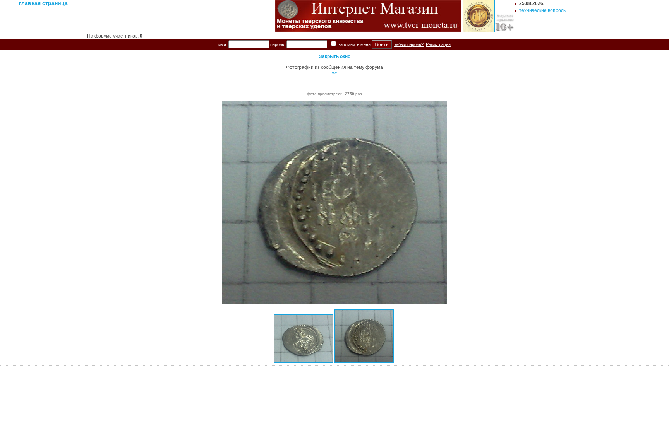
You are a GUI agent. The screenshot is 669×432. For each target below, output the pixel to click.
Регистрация (438, 44)
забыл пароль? (409, 44)
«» (334, 72)
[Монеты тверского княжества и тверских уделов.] (368, 30)
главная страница (43, 3)
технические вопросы (543, 10)
